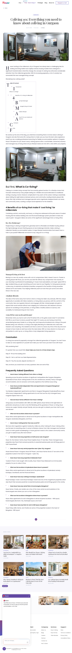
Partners (43, 638)
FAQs (62, 630)
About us (43, 630)
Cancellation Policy (65, 638)
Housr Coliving (54, 630)
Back (6, 8)
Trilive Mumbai (54, 635)
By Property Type (34, 632)
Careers (43, 635)
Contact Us (44, 641)
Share (43, 27)
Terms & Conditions (66, 632)
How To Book (44, 643)
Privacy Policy (64, 635)
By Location (33, 630)
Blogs (42, 632)
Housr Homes (54, 632)
